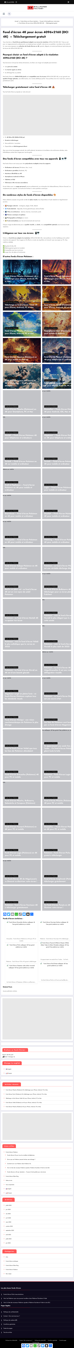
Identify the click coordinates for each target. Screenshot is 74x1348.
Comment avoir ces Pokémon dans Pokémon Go (19, 1163)
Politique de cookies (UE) (10, 1320)
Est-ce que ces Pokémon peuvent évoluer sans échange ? (21, 1159)
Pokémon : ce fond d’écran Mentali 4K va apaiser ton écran (21, 619)
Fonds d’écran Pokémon (11, 273)
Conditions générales (9, 1324)
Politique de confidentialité (10, 1312)
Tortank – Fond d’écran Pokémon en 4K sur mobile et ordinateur (21, 462)
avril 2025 (8, 1218)
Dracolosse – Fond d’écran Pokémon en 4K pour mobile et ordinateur (21, 514)
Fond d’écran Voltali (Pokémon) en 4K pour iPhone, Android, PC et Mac (24, 1102)
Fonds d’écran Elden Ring (12, 1176)
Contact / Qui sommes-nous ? (11, 1316)
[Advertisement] (37, 1018)
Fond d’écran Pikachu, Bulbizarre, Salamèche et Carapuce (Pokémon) (20, 801)
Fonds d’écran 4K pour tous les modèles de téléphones (20, 1155)
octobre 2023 (9, 1226)
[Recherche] (9, 13)
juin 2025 (8, 1209)
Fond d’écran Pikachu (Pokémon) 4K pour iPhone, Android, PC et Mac (21, 332)
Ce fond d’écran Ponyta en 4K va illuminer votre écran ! (58, 906)
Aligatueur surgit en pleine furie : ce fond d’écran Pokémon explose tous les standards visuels (20, 696)
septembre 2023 (10, 1230)
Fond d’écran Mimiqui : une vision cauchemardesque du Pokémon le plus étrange (21, 722)
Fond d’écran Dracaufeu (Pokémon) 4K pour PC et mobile (22, 775)
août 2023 (8, 1234)
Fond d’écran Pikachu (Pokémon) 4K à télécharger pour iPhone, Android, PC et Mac (21, 279)
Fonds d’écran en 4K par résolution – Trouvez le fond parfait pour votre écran (26, 1172)
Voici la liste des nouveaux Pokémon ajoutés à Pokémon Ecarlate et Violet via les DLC (28, 1168)
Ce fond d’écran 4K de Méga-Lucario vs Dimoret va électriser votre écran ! (21, 880)
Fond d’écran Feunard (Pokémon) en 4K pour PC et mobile (21, 828)
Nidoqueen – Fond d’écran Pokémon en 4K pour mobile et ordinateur (21, 541)
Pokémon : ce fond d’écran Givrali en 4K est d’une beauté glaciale (21, 671)
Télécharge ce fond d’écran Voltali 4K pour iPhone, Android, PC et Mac (21, 306)
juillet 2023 (8, 1239)
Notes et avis (9, 1180)
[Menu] (4, 14)
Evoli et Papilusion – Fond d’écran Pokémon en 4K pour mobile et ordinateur (20, 487)
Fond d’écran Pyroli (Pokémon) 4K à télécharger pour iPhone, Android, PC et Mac (26, 1094)
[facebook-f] (68, 2)
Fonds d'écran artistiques (12, 1261)
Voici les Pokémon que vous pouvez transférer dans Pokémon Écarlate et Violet (25, 1298)
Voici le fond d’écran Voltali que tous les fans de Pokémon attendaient (21, 749)
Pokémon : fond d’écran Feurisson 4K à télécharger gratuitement (21, 906)
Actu (7, 1257)
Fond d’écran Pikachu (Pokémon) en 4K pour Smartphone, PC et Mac (20, 410)
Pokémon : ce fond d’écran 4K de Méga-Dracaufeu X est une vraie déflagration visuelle (59, 670)
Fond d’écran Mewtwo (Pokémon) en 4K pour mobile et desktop (21, 358)
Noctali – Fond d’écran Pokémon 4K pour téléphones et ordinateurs (21, 436)
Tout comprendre (10, 1184)
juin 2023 (8, 1243)
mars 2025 (8, 1222)
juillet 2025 (8, 1205)
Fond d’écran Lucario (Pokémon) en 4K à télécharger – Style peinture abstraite (20, 383)
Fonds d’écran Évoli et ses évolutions (13, 1294)
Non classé (8, 1274)
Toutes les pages (7, 1328)
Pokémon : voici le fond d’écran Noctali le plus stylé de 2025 (58, 645)
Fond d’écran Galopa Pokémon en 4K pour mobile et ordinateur (21, 567)
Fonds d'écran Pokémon (12, 1269)
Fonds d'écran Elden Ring (12, 1265)
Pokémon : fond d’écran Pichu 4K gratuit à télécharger (58, 854)
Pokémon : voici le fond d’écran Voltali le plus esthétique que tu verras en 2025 (21, 644)
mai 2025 (8, 1214)
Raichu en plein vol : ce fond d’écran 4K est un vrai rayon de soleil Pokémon (21, 592)
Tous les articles (7, 1332)
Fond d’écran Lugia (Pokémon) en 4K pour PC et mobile (21, 854)
